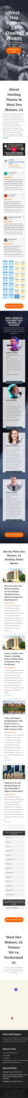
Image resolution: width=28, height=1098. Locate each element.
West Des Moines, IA (9, 603)
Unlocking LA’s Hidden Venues (12, 1081)
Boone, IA (8, 877)
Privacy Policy (6, 1058)
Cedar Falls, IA (9, 890)
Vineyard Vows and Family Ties (12, 1072)
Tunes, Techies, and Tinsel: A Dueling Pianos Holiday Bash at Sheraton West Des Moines (13, 659)
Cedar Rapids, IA (10, 894)
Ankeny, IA (8, 855)
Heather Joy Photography (12, 907)
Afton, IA (8, 837)
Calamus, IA (9, 881)
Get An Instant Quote (13, 50)
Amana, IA (8, 842)
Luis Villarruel (12, 195)
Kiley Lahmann (12, 239)
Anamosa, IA (9, 850)
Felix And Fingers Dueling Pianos (16, 162)
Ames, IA (8, 846)
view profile (10, 382)
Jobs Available (6, 1055)
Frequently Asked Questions (10, 1053)
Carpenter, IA (9, 886)
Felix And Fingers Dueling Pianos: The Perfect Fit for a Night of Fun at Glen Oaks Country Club (13, 723)
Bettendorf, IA (9, 872)
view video (18, 382)
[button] (12, 1018)
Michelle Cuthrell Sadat (14, 217)
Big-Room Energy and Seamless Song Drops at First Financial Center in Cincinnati (15, 1076)
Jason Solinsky (12, 172)
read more (7, 630)
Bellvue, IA (8, 868)
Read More (6, 137)
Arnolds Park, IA (10, 859)
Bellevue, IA (9, 864)
